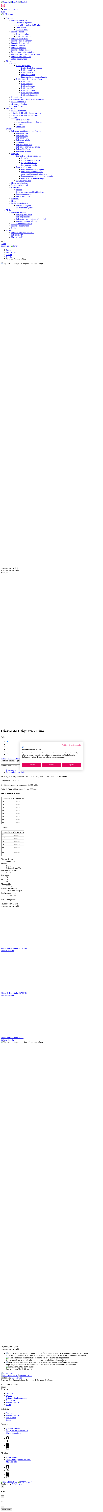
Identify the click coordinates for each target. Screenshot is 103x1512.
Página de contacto (13, 1433)
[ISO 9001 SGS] (25, 1375)
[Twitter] (7, 1442)
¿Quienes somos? (13, 1428)
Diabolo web (17, 1378)
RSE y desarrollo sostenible (17, 1431)
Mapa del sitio (11, 1462)
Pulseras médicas (12, 1402)
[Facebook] (7, 1438)
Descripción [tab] (11, 770)
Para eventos (11, 1400)
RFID (8, 1405)
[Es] (14, 2)
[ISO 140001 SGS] (9, 1375)
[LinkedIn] (7, 1449)
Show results (6, 1510)
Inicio (8, 250)
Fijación (9, 1396)
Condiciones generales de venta (18, 1459)
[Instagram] (7, 1445)
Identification (11, 252)
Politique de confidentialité (71, 745)
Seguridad (10, 1393)
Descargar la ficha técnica (11, 758)
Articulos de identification (16, 1398)
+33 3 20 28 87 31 (11, 9)
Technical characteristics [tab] (15, 772)
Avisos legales (11, 1457)
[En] (23, 2)
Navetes (9, 255)
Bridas (8, 1420)
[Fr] (5, 2)
